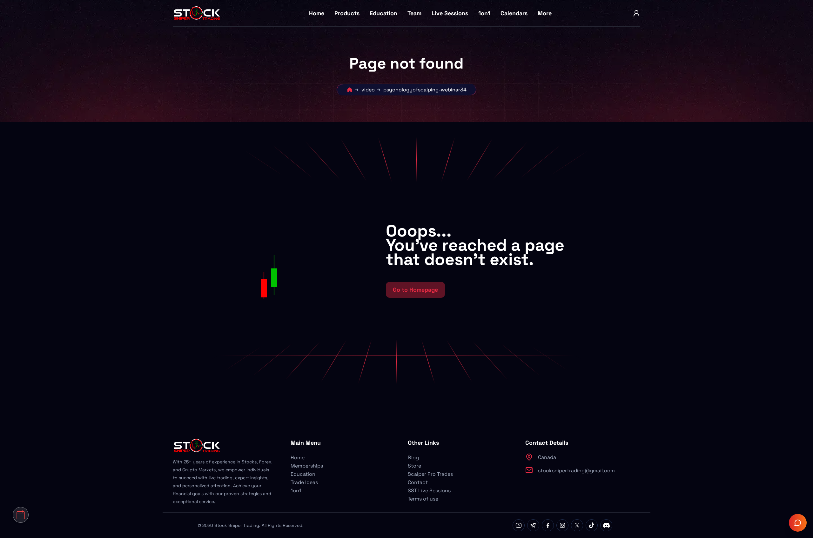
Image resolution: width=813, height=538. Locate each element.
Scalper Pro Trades (430, 474)
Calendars (514, 13)
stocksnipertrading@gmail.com (576, 470)
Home (316, 13)
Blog (413, 457)
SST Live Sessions (429, 490)
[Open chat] (798, 523)
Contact (418, 482)
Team (414, 13)
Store (414, 465)
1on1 (484, 13)
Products (346, 13)
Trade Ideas (304, 482)
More (545, 13)
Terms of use (423, 498)
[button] (312, 260)
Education (383, 13)
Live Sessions (450, 13)
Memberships (307, 465)
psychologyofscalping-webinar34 (425, 89)
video (368, 89)
